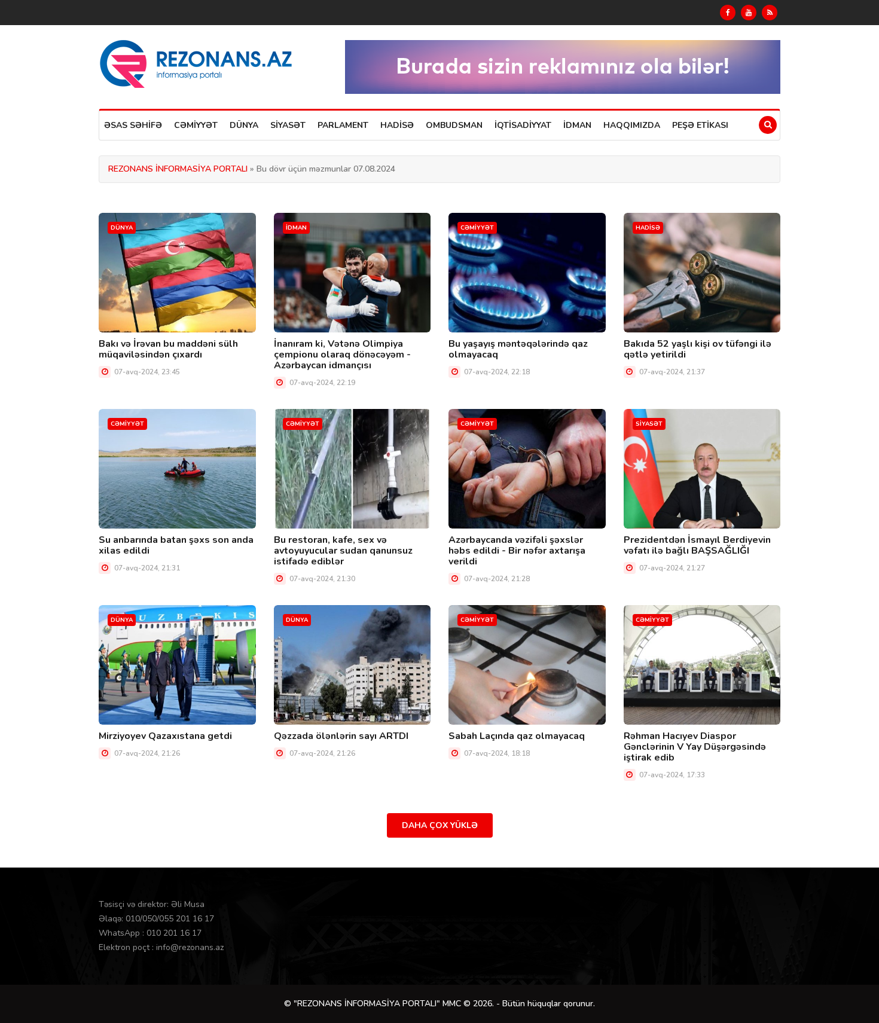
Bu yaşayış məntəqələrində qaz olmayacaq (518, 349)
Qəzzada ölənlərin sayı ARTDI (341, 736)
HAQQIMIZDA (631, 125)
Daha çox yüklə (440, 825)
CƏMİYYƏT (196, 125)
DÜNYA (244, 125)
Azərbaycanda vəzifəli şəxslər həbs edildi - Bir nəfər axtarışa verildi (516, 550)
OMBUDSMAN (454, 125)
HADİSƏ (397, 125)
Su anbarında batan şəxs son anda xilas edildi (176, 545)
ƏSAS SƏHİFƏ (133, 125)
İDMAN (577, 125)
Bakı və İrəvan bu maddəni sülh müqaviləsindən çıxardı (168, 349)
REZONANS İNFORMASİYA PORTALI (178, 169)
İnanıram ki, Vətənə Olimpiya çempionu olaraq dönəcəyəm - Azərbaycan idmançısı (342, 354)
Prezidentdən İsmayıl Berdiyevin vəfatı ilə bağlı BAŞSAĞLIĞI (697, 545)
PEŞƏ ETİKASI (700, 125)
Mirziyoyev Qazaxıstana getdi (165, 736)
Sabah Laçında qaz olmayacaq (516, 736)
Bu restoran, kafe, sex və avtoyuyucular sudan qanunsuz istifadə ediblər (343, 550)
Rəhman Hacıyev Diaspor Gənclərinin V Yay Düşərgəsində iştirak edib (695, 746)
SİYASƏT (288, 125)
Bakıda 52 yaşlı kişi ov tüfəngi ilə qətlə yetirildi (697, 349)
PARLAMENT (343, 125)
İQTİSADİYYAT (523, 125)
